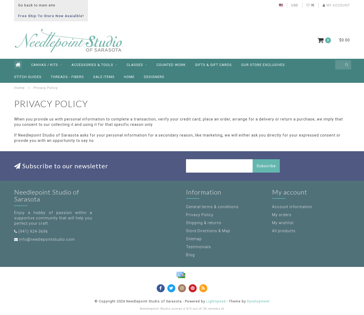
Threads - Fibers (67, 77)
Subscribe (266, 166)
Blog (190, 255)
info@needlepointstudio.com (47, 239)
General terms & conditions (212, 207)
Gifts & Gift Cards (213, 65)
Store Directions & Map (208, 231)
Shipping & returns (203, 223)
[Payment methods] (180, 275)
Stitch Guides (28, 77)
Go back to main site (36, 5)
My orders (282, 215)
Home (129, 77)
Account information (292, 207)
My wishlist (283, 223)
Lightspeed (216, 301)
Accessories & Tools (92, 65)
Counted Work (171, 65)
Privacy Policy (199, 215)
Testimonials (198, 247)
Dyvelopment (258, 301)
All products (284, 231)
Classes (135, 65)
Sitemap (194, 239)
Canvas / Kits (44, 65)
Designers (154, 77)
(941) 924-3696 (33, 231)
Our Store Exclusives (263, 65)
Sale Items (104, 77)
